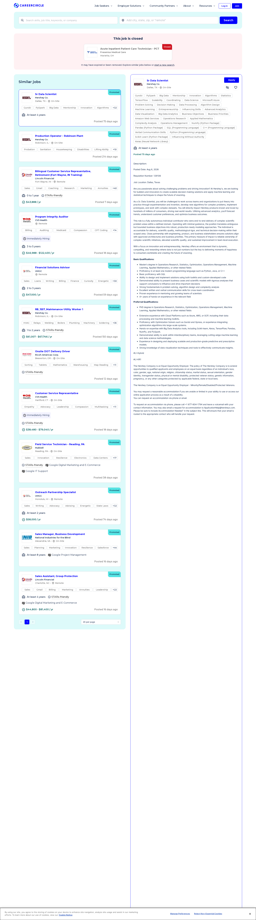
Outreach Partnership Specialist (55, 492)
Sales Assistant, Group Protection (56, 576)
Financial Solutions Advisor (52, 267)
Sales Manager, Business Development (60, 534)
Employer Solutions (129, 5)
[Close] (250, 914)
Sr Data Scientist (45, 94)
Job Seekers (102, 5)
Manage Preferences (180, 913)
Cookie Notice (65, 915)
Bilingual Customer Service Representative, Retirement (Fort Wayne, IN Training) (63, 173)
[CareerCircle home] (29, 6)
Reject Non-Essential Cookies (208, 913)
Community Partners (162, 5)
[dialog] (128, 914)
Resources (205, 5)
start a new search (164, 65)
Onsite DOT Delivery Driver (52, 351)
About (187, 5)
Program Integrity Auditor (51, 216)
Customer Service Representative (56, 393)
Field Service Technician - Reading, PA (59, 444)
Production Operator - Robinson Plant (59, 136)
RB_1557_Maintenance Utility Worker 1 (59, 309)
